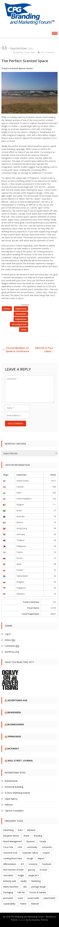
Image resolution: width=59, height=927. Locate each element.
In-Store (43, 869)
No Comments (48, 52)
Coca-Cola (8, 847)
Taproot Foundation (14, 810)
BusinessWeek (15, 724)
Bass (20, 830)
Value (23, 329)
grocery (31, 869)
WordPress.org (12, 651)
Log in (8, 634)
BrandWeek (14, 712)
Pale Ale (21, 892)
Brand (26, 835)
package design (38, 886)
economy (33, 864)
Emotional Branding (14, 786)
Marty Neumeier (10, 886)
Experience (21, 308)
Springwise (14, 736)
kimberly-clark (9, 881)
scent (20, 898)
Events (7, 308)
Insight (21, 875)
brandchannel (11, 781)
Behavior (31, 830)
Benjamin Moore (11, 835)
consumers (47, 847)
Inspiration (20, 319)
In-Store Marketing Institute (17, 792)
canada (42, 841)
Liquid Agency (11, 798)
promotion (8, 898)
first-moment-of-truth (13, 869)
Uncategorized (19, 324)
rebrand (8, 804)
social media (33, 898)
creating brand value (12, 858)
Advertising (8, 830)
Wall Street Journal (20, 760)
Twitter (23, 903)
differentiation (9, 864)
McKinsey (13, 748)
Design (30, 858)
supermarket (49, 898)
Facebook (46, 864)
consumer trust (10, 852)
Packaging (8, 892)
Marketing (36, 881)
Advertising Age (17, 700)
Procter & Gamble (37, 892)
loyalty (24, 881)
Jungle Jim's (33, 875)
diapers (41, 858)
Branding (38, 835)
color (19, 847)
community (32, 847)
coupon (46, 852)
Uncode (21, 920)
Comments (12, 646)
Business (30, 841)
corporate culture (30, 852)
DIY (22, 864)
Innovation (20, 313)
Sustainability (9, 903)
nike (25, 886)
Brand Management (12, 841)
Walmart (35, 903)
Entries (10, 640)
